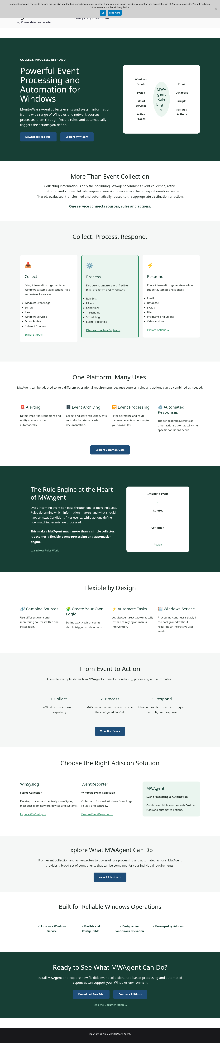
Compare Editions (130, 994)
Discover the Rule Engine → (103, 330)
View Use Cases (110, 731)
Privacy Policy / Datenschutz (91, 18)
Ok (103, 12)
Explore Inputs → (35, 334)
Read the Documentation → (110, 1005)
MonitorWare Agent (119, 1033)
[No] (216, 9)
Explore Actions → (158, 330)
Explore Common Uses (110, 450)
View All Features (110, 877)
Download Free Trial (38, 137)
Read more (114, 12)
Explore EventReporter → (97, 814)
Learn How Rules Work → (46, 550)
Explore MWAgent (77, 137)
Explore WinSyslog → (33, 814)
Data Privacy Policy (119, 7)
